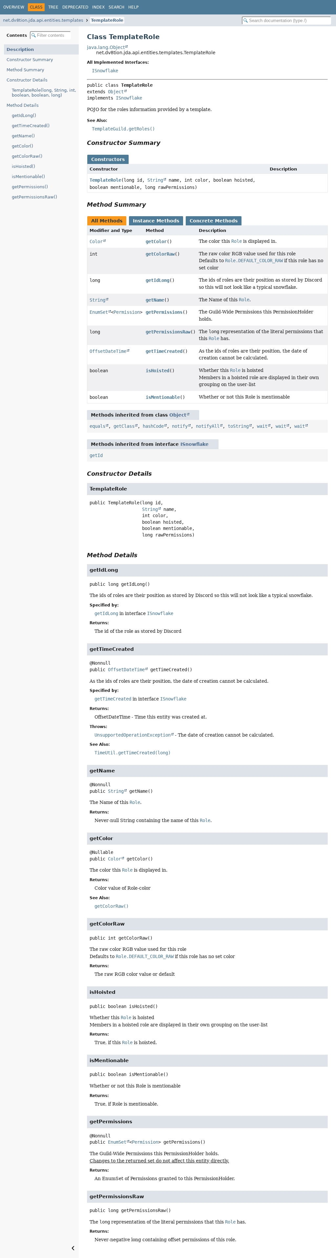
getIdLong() (24, 115)
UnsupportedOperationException (132, 735)
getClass (124, 426)
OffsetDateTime (108, 351)
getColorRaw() (27, 156)
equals (97, 426)
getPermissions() (30, 186)
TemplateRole (107, 20)
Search (116, 7)
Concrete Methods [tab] (214, 220)
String (155, 180)
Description (20, 49)
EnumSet (99, 312)
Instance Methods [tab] (156, 220)
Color (96, 241)
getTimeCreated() (31, 125)
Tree (53, 7)
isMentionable (163, 397)
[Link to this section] (165, 142)
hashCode (153, 426)
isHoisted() (23, 166)
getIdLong (157, 280)
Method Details (23, 105)
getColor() (22, 146)
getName (155, 300)
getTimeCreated (164, 351)
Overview (13, 7)
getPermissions (164, 312)
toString (238, 426)
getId (96, 455)
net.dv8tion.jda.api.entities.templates (43, 20)
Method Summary (25, 69)
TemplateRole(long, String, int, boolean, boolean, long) (44, 93)
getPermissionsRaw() (34, 196)
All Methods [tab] (106, 220)
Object (116, 91)
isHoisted (157, 370)
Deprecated (75, 7)
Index (98, 7)
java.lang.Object (106, 47)
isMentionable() (28, 176)
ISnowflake (105, 70)
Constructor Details (27, 80)
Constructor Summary (30, 59)
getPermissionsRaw (168, 331)
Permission (127, 312)
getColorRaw (160, 254)
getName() (23, 135)
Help (133, 7)
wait (262, 426)
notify (180, 426)
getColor (156, 241)
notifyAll (208, 426)
